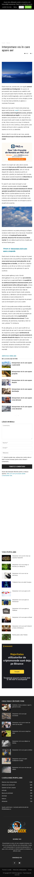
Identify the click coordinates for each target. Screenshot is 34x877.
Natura (8, 43)
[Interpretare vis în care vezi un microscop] (6, 576)
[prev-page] (15, 415)
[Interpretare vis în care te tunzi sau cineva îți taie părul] (6, 725)
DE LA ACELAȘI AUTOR (9, 358)
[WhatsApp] (16, 57)
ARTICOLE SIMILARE (9, 356)
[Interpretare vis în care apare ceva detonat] (6, 400)
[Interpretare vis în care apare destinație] (6, 391)
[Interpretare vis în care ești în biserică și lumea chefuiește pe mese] (6, 628)
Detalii (21, 7)
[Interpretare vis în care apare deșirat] (6, 382)
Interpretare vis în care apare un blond (22, 617)
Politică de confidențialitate (19, 870)
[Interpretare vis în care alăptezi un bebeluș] (6, 743)
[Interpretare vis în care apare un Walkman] (6, 611)
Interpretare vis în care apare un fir (21, 591)
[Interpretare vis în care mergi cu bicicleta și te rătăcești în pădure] (6, 567)
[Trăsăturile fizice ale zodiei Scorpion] (6, 584)
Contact (30, 870)
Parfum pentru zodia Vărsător (20, 635)
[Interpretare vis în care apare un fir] (6, 593)
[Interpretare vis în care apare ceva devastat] (6, 409)
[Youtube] (19, 863)
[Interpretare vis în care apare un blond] (6, 619)
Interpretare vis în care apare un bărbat (22, 750)
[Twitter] (8, 57)
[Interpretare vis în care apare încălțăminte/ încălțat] (6, 761)
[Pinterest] (12, 57)
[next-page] (18, 415)
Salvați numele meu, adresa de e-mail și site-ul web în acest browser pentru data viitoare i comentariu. (16, 459)
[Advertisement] (17, 23)
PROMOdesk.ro (6, 809)
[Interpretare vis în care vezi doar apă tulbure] (6, 770)
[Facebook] (3, 57)
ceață (16, 110)
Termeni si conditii (6, 870)
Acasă (3, 43)
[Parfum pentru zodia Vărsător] (6, 637)
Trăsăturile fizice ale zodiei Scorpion (21, 582)
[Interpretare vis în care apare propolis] (6, 374)
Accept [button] (28, 7)
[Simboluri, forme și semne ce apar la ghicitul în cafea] (6, 707)
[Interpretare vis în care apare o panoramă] (6, 365)
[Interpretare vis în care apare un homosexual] (6, 602)
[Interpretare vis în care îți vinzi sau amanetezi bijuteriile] (6, 558)
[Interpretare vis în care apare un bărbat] (6, 752)
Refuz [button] (15, 7)
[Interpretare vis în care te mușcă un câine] (6, 733)
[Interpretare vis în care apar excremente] (6, 716)
